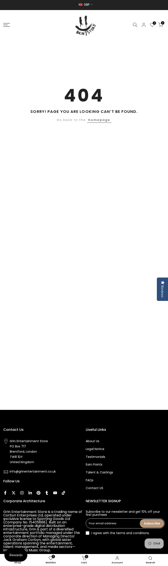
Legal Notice (95, 449)
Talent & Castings (99, 472)
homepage (99, 120)
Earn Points (94, 464)
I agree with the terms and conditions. (120, 533)
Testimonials (95, 457)
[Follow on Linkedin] (30, 492)
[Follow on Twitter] (14, 492)
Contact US (94, 488)
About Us (92, 441)
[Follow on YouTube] (55, 492)
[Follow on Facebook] (5, 492)
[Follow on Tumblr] (47, 492)
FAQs (89, 480)
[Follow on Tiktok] (63, 492)
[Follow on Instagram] (22, 492)
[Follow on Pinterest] (38, 492)
